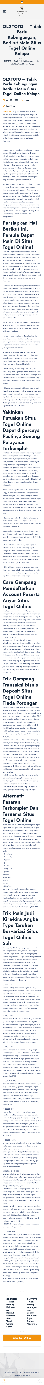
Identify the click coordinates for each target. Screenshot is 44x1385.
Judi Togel (10, 105)
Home (20, 58)
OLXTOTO (7, 111)
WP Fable (26, 1375)
